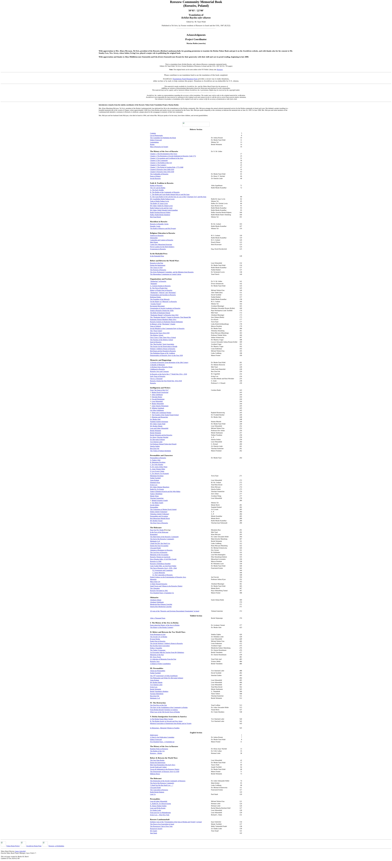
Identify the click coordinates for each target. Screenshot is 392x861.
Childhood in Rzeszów (157, 369)
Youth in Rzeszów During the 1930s (162, 310)
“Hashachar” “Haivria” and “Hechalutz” (163, 292)
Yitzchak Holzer (157, 397)
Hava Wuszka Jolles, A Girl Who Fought (163, 559)
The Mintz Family (157, 503)
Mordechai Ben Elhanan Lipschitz (161, 604)
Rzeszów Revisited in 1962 (159, 590)
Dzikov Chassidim (156, 648)
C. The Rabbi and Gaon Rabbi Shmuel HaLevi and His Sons (169, 194)
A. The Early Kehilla (157, 190)
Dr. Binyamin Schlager (157, 439)
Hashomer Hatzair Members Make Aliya (163, 319)
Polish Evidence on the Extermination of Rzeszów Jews (168, 577)
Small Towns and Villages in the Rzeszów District (166, 586)
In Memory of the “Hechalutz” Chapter (162, 324)
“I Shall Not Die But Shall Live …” (161, 785)
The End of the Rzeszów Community (162, 539)
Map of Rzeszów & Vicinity (159, 147)
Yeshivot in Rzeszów (157, 235)
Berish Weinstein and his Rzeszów (161, 435)
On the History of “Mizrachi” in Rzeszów (163, 301)
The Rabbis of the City (157, 751)
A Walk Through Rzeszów (158, 584)
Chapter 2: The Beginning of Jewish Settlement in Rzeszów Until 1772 (173, 156)
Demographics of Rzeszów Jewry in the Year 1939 (166, 355)
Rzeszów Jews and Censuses (159, 371)
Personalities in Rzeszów (158, 458)
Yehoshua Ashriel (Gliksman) (159, 514)
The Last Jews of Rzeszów (158, 552)
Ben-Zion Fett (154, 448)
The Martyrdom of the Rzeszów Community (164, 537)
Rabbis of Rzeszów (156, 185)
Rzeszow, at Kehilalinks (56, 846)
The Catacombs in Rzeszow (159, 790)
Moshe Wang (154, 496)
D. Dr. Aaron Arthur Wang (158, 467)
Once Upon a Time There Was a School (163, 337)
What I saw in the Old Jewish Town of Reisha (165, 712)
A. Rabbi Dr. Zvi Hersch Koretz (160, 803)
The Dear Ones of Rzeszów (159, 523)
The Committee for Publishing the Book (163, 138)
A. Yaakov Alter (155, 460)
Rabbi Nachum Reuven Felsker (160, 212)
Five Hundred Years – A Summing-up (162, 742)
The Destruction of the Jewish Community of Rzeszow (167, 781)
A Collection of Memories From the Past (163, 659)
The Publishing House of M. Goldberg (162, 353)
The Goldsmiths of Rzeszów (159, 174)
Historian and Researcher (160, 417)
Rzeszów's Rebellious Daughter (160, 564)
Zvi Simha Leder (155, 810)
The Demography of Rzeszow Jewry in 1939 (164, 771)
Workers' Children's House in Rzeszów (162, 349)
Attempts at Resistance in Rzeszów (161, 550)
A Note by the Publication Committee (162, 737)
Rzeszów (153, 383)
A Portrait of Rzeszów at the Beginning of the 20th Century (169, 362)
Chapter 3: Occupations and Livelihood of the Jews (166, 158)
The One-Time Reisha (157, 760)
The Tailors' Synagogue (157, 650)
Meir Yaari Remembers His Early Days (162, 765)
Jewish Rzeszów (155, 178)
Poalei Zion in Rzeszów (157, 641)
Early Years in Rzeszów (157, 376)
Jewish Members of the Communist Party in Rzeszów (167, 328)
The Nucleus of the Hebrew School (161, 340)
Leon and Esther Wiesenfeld (159, 428)
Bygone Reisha (155, 639)
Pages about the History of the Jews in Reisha (164, 625)
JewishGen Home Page (33, 846)
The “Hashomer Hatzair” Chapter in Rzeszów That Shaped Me (170, 317)
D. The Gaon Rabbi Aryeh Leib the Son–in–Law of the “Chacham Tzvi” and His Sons (178, 197)
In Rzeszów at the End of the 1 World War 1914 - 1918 (168, 374)
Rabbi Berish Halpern (157, 792)
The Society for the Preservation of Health (163, 346)
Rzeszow (220, 69)
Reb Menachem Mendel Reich (160, 518)
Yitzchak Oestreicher (157, 498)
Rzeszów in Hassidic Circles (159, 224)
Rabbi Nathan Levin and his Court (161, 208)
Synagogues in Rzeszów (158, 249)
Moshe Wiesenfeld (158, 403)
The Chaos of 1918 (156, 267)
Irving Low (153, 485)
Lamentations (154, 142)
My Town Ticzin (155, 657)
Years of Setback (155, 326)
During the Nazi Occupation (159, 546)
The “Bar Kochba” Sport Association (162, 344)
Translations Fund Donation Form (185, 79)
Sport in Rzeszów (155, 342)
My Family (153, 831)
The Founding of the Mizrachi (159, 299)
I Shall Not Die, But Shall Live (160, 543)
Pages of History (155, 176)
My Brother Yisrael (156, 521)
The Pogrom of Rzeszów (158, 270)
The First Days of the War (158, 705)
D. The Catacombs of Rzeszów (163, 575)
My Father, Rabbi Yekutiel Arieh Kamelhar (164, 210)
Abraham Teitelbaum (157, 602)
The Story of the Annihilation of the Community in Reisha (169, 707)
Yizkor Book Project (13, 846)
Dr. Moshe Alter (155, 419)
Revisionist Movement (157, 306)
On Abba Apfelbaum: (157, 410)
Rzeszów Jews (155, 661)
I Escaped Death (155, 548)
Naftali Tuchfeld (155, 478)
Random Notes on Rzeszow (159, 749)
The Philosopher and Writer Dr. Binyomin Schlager (166, 678)
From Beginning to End (157, 634)
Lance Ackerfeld (20, 851)
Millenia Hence (155, 774)
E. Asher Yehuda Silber (157, 469)
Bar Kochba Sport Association (160, 646)
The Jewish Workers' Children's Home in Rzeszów (166, 643)
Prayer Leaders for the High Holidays (162, 247)
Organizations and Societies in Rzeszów (163, 295)
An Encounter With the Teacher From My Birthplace (167, 652)
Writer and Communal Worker (161, 412)
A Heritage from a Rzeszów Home (161, 367)
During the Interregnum (157, 265)
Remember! (154, 534)
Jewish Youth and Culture (158, 767)
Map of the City (155, 581)
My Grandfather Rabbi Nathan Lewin (162, 199)
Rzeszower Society (156, 828)
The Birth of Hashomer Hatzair (160, 313)
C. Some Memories (159, 572)
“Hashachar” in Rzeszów (158, 281)
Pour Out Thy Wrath (157, 530)
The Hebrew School (156, 335)
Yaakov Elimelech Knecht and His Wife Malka (165, 491)
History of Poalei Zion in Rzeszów (161, 290)
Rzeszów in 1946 (155, 561)
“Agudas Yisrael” (155, 304)
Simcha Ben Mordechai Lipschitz (161, 606)
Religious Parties (155, 297)
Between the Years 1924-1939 (159, 333)
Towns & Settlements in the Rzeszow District (164, 769)
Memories (153, 579)
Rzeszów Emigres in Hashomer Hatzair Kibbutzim (166, 322)
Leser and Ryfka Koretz (157, 808)
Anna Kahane (154, 480)
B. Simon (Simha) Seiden (158, 806)
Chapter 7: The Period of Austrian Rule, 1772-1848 (166, 167)
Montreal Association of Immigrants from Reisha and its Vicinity (171, 723)
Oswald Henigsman (158, 399)
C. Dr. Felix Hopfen (156, 464)
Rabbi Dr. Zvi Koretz (157, 489)
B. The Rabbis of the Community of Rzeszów (165, 192)
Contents (153, 133)
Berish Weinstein (155, 430)
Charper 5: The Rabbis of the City (161, 163)
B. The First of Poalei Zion (158, 288)
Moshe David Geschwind (160, 392)
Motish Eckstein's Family (160, 500)
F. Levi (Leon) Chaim (157, 471)
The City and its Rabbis (157, 188)
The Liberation (155, 588)
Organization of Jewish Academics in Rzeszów (165, 308)
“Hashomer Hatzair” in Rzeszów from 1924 (164, 315)
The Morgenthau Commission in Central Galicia (165, 274)
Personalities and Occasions (159, 516)
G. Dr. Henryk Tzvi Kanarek (159, 473)
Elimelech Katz (155, 482)
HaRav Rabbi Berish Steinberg (160, 215)
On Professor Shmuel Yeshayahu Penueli (163, 444)
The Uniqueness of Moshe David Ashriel (163, 509)
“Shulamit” (153, 283)
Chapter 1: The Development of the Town (163, 154)
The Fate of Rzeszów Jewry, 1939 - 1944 (163, 568)
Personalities (154, 507)
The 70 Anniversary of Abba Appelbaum (164, 676)
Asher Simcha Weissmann (160, 406)
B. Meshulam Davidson (157, 462)
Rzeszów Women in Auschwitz (160, 557)
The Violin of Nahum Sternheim (160, 451)
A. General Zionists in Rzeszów (160, 286)
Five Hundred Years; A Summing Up (162, 593)
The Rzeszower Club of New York (161, 826)
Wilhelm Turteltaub (158, 408)
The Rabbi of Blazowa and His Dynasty (163, 228)
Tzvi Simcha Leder (156, 442)
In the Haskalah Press (157, 256)
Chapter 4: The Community (159, 160)
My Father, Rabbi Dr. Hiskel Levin (161, 206)
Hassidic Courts (155, 226)
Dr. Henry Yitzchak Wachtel (159, 437)
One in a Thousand (156, 378)
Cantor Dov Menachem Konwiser (161, 244)
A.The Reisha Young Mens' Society (161, 719)
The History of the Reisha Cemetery (161, 627)
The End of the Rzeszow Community (162, 783)
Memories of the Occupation (159, 555)
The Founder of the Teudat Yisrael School (165, 415)
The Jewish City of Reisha (158, 637)
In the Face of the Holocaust (159, 532)
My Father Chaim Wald (157, 424)
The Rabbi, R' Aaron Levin (159, 203)
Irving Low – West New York (159, 815)
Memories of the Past (157, 655)
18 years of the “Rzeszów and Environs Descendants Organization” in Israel (174, 611)
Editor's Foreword (156, 140)
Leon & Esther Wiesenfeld (158, 801)
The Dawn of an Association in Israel (162, 824)
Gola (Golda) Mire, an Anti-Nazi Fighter (163, 566)
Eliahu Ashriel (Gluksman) (158, 512)
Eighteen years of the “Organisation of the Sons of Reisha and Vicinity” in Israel (176, 822)
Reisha (152, 144)
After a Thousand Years (157, 618)
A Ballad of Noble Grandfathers (160, 664)
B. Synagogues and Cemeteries (163, 570)
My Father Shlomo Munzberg (159, 487)
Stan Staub (153, 833)
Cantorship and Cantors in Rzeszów (161, 240)
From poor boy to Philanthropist (160, 812)
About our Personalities (157, 671)
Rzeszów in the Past (156, 263)
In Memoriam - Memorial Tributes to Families (164, 728)
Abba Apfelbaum (157, 394)
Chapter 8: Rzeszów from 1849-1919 (162, 169)
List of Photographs (156, 135)
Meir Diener (154, 242)
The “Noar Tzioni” (156, 331)
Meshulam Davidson (156, 476)
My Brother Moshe (156, 426)
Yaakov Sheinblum (156, 494)
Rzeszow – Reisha (156, 753)
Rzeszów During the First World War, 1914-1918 (166, 381)
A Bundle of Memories (157, 365)
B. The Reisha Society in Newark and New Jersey (166, 721)
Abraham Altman (155, 600)
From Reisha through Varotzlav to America (164, 710)
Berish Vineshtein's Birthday (159, 691)
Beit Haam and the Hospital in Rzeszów (163, 351)
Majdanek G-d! (155, 541)
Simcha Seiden (155, 446)
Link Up (153, 794)
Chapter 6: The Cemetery (158, 165)
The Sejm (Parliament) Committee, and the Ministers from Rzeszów (172, 272)
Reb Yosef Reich (155, 217)
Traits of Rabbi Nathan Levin (159, 201)
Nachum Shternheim (156, 694)
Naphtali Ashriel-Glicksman (159, 421)
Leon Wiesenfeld (157, 401)
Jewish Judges (154, 505)
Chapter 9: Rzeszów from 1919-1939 (162, 172)
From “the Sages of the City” (159, 390)
